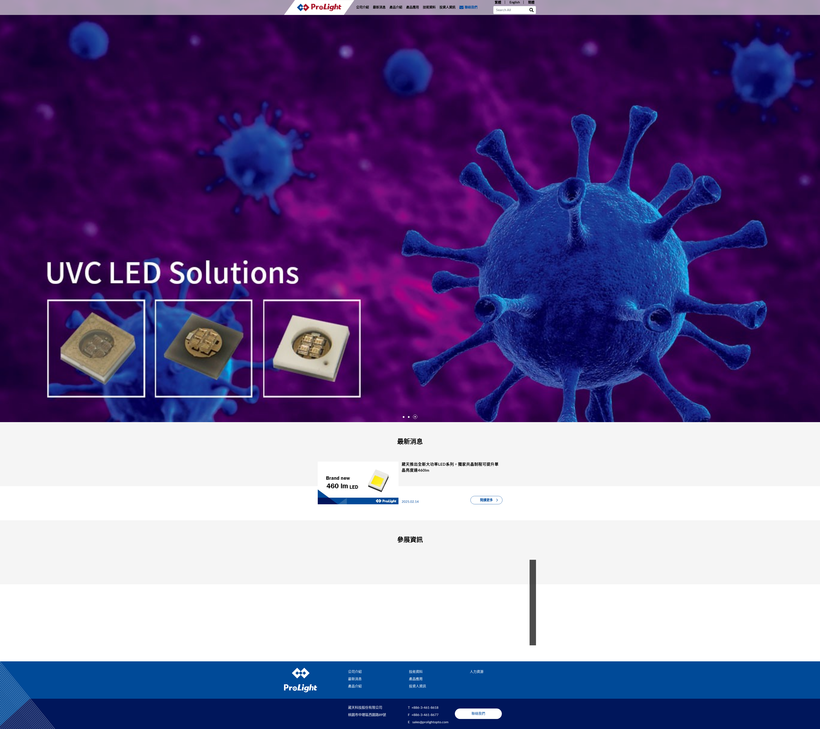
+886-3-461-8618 (424, 707)
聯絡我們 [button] (478, 713)
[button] (403, 417)
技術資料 (429, 7)
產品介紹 (396, 7)
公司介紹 (362, 7)
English (515, 2)
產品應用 (412, 7)
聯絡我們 (471, 7)
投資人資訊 (447, 7)
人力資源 (476, 672)
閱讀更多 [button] (486, 500)
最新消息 (379, 7)
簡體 (531, 2)
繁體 (498, 2)
